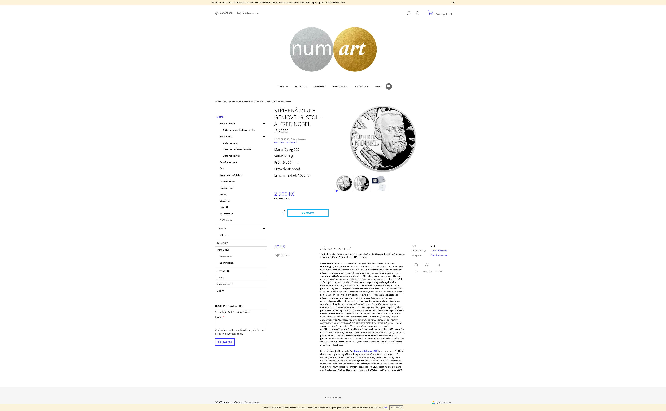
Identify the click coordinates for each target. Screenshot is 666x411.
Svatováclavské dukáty (231, 175)
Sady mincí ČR (227, 256)
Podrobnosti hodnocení (285, 142)
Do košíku (308, 212)
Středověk (225, 200)
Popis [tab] (279, 246)
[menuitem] (282, 86)
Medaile (221, 228)
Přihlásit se (225, 342)
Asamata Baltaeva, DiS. (365, 351)
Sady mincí (223, 249)
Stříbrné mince (227, 123)
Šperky (220, 290)
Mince (220, 117)
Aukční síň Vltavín (333, 397)
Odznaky (224, 234)
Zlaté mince (226, 136)
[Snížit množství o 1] (284, 215)
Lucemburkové (227, 181)
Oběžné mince (227, 220)
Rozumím (396, 407)
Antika (223, 194)
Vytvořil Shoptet (443, 402)
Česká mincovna (228, 162)
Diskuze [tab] (282, 255)
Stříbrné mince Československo (239, 130)
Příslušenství (224, 284)
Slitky (220, 277)
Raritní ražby (226, 213)
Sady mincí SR (227, 262)
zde (385, 407)
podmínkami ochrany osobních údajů (240, 332)
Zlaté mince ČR (230, 142)
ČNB (222, 168)
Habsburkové (226, 187)
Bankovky (222, 243)
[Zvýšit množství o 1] (284, 211)
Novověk (224, 207)
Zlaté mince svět (231, 155)
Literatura (223, 271)
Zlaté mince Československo (237, 149)
